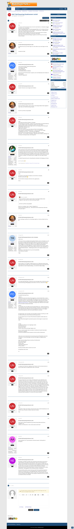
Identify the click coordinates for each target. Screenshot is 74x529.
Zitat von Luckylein (24, 197)
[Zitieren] (48, 38)
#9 (48, 191)
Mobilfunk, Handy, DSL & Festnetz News (32, 163)
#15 (48, 362)
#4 (48, 83)
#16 (48, 375)
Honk (53, 40)
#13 (48, 277)
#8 (48, 169)
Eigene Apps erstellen (56, 20)
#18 (48, 418)
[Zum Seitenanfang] (72, 527)
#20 (48, 457)
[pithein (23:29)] (58, 59)
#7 (48, 145)
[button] (21, 507)
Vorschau (30, 509)
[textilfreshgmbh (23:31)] (56, 59)
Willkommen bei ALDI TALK (23, 302)
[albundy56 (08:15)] (52, 59)
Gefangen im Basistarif (57, 77)
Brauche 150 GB (55, 74)
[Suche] (65, 9)
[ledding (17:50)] (59, 59)
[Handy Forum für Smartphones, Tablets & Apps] (37, 4)
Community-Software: (37, 527)
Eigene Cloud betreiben (57, 29)
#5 (48, 101)
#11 (48, 235)
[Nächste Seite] (13, 20)
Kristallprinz (64, 87)
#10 (48, 215)
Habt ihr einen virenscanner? (58, 22)
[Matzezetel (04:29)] (54, 59)
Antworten (36, 509)
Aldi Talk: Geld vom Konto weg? (58, 63)
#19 (48, 436)
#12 (48, 259)
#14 (48, 291)
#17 (48, 402)
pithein (54, 54)
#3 (48, 62)
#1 (48, 22)
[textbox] (33, 501)
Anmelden (61, 8)
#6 (48, 117)
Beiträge (9, 53)
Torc (53, 21)
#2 (48, 42)
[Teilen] (48, 20)
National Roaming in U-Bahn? (58, 52)
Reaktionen (9, 156)
